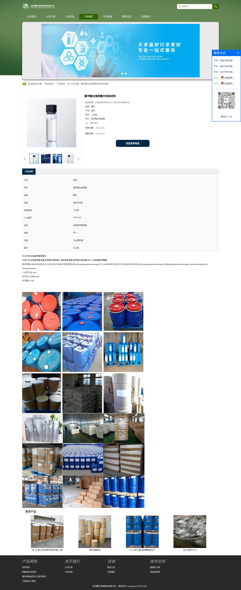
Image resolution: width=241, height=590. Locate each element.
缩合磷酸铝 (94, 550)
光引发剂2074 (190, 550)
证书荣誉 (107, 16)
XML (145, 586)
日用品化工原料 (29, 581)
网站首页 (49, 84)
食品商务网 (155, 572)
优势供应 (26, 567)
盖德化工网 (155, 567)
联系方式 (126, 16)
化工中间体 (73, 84)
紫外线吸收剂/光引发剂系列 (34, 576)
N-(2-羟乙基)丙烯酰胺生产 (142, 550)
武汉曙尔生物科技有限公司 (104, 586)
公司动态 (69, 16)
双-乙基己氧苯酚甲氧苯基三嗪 (47, 550)
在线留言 (145, 16)
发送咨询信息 (133, 143)
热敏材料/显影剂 (29, 572)
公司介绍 (50, 16)
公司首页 (31, 16)
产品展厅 (88, 16)
